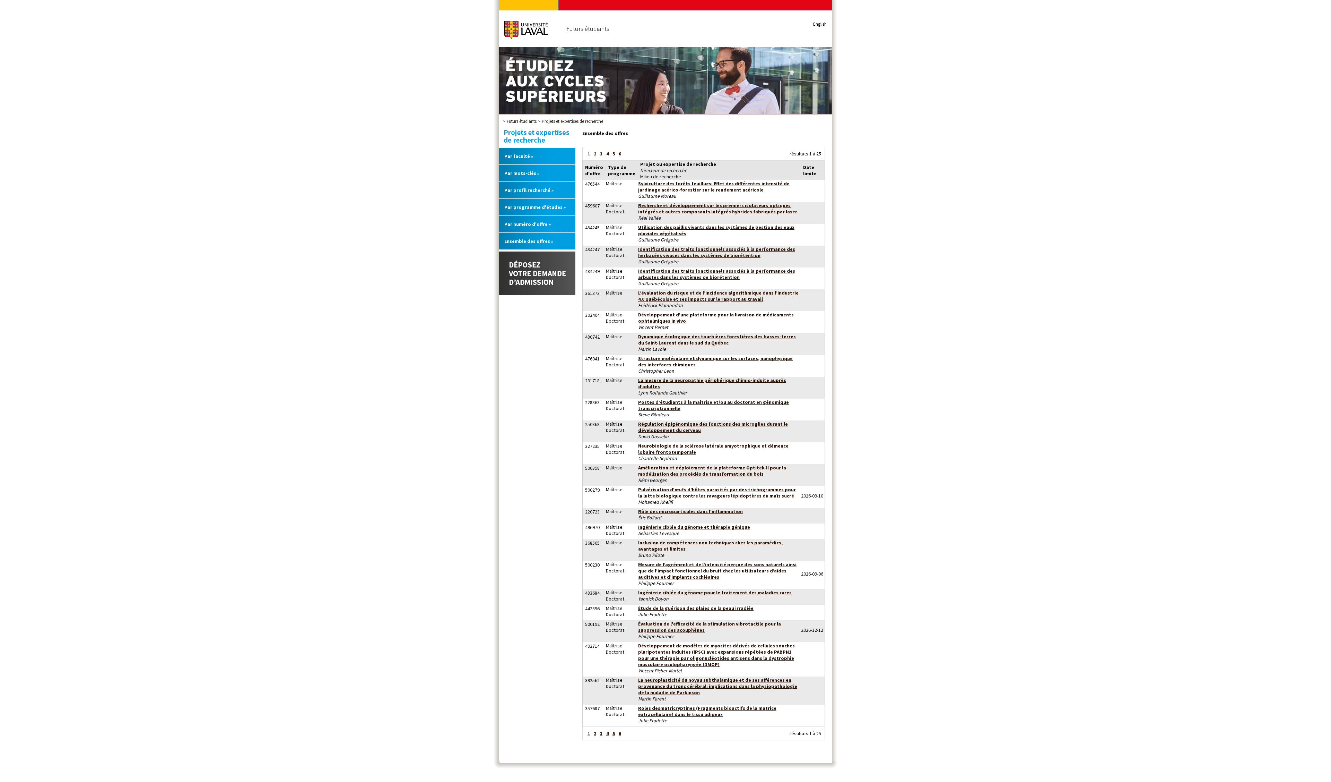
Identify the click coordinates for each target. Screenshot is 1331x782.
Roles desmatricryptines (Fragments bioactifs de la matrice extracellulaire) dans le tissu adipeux (707, 711)
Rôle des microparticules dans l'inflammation (690, 511)
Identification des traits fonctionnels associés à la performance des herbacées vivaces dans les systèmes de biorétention (716, 252)
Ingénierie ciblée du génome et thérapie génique (694, 527)
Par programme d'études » (535, 207)
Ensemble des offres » (528, 241)
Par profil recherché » (529, 190)
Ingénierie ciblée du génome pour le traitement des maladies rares (715, 592)
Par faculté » (518, 156)
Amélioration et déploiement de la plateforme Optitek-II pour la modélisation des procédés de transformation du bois (712, 471)
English (820, 24)
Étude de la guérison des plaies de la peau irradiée (696, 608)
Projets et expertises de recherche (572, 121)
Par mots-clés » (521, 173)
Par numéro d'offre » (527, 224)
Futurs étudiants (522, 121)
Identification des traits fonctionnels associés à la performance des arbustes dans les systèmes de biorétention (716, 274)
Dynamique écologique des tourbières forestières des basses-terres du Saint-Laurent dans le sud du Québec (717, 339)
